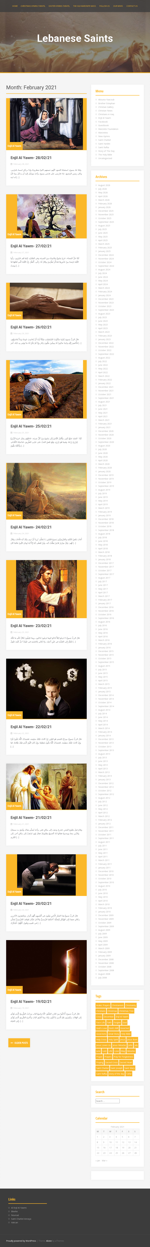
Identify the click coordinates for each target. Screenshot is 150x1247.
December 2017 (106, 563)
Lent (104, 1051)
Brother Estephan (106, 103)
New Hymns (104, 136)
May (123, 1051)
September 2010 (106, 882)
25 (117, 1153)
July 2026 (102, 188)
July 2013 (102, 757)
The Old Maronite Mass (84, 6)
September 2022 (106, 354)
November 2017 (106, 566)
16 (104, 1147)
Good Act (124, 1028)
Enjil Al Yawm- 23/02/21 (31, 626)
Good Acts (101, 1033)
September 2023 (106, 310)
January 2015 (104, 691)
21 (135, 1147)
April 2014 (103, 724)
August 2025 (104, 225)
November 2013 (106, 742)
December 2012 (106, 783)
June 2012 (103, 805)
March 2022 (104, 376)
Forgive (117, 1022)
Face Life (100, 1022)
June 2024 (103, 277)
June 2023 (103, 321)
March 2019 (104, 508)
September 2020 (106, 442)
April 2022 (103, 372)
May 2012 (103, 809)
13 (129, 1142)
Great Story (113, 1033)
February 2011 (105, 864)
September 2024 (106, 266)
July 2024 (102, 273)
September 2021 (106, 398)
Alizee (49, 1240)
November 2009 (106, 919)
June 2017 (103, 585)
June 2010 (103, 893)
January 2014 (104, 735)
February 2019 (105, 511)
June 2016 (103, 629)
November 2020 (106, 434)
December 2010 (106, 871)
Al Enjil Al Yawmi (19, 1207)
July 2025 (102, 229)
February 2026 (105, 203)
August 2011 (104, 842)
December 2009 (106, 915)
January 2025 (104, 251)
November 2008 (106, 963)
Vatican (14, 1222)
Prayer (99, 1056)
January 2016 (104, 647)
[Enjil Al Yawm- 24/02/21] (46, 491)
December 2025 (106, 210)
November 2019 (106, 478)
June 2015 (103, 673)
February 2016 (105, 643)
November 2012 (106, 787)
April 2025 (103, 240)
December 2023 (106, 299)
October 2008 (104, 966)
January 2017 (104, 603)
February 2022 (105, 379)
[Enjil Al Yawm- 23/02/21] (46, 589)
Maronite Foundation (108, 129)
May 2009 (103, 941)
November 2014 (106, 698)
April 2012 (103, 812)
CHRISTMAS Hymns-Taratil (33, 6)
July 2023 (102, 317)
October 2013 (104, 746)
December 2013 (106, 739)
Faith (109, 1022)
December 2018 (106, 519)
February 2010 (105, 908)
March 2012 (104, 816)
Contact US (132, 6)
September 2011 (106, 838)
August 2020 (104, 445)
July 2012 (102, 801)
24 (110, 1153)
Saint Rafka (103, 147)
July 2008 (102, 977)
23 (104, 1153)
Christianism (117, 1005)
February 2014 (105, 731)
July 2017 (102, 581)
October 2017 (104, 570)
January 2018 (104, 559)
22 (98, 1153)
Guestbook (103, 125)
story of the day (116, 1073)
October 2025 (104, 218)
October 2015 (104, 658)
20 (129, 1147)
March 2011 (104, 860)
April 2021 (103, 416)
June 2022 (103, 365)
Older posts (21, 1043)
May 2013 (103, 765)
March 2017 (104, 596)
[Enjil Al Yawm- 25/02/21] (46, 389)
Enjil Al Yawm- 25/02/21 (31, 426)
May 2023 (103, 324)
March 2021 (104, 420)
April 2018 (103, 548)
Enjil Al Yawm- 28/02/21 (31, 158)
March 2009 (104, 948)
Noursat (15, 1215)
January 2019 (104, 515)
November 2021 (106, 390)
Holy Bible (126, 1033)
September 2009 (106, 926)
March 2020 (104, 464)
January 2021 (104, 427)
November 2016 (106, 610)
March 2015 (104, 684)
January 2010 (104, 911)
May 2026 (103, 192)
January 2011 (104, 867)
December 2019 (106, 475)
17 (110, 1147)
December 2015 (106, 651)
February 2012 (105, 819)
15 (98, 1147)
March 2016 (104, 640)
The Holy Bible (105, 154)
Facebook (103, 121)
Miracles (131, 1051)
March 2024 (104, 288)
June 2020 (103, 453)
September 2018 (106, 530)
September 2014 (106, 706)
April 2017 (103, 592)
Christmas (112, 1011)
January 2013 (104, 779)
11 (117, 1142)
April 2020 (103, 460)
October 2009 (104, 922)
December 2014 (106, 695)
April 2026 (103, 196)
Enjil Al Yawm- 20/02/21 (31, 903)
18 (117, 1147)
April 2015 (103, 680)
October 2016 (104, 614)
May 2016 (103, 632)
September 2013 (106, 750)
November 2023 (106, 302)
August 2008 (104, 974)
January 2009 (104, 955)
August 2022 (104, 357)
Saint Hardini (104, 143)
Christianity (131, 1005)
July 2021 (102, 405)
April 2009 (103, 944)
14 (135, 1142)
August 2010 (104, 886)
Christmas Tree (126, 1011)
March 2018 (104, 552)
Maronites (103, 132)
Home (15, 6)
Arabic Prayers (103, 1005)
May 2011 (103, 853)
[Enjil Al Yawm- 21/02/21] (46, 787)
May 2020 (103, 456)
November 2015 (106, 654)
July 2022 (102, 361)
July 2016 (102, 625)
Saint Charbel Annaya (21, 1218)
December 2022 (106, 343)
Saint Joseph (116, 1068)
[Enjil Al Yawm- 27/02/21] (46, 216)
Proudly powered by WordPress (21, 1240)
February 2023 (105, 335)
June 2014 (103, 717)
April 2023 (103, 328)
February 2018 (105, 555)
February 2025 (105, 247)
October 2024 (104, 262)
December (109, 1016)
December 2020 (106, 431)
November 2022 (106, 346)
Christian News (105, 110)
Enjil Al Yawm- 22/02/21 (31, 727)
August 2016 (104, 621)
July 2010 (102, 889)
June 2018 (103, 541)
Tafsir (129, 1073)
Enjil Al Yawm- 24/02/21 (31, 527)
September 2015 (106, 662)
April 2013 (103, 768)
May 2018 (103, 544)
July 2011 (102, 845)
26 (123, 1153)
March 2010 (104, 904)
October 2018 (104, 526)
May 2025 (103, 236)
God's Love (101, 1028)
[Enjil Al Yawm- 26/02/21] (46, 301)
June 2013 (103, 761)
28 (135, 1153)
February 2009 (105, 952)
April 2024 (103, 284)
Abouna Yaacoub (106, 99)
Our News (118, 6)
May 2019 (103, 500)
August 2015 (104, 666)
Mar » (104, 1160)
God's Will (113, 1028)
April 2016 (103, 636)
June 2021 (103, 409)
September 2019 (106, 486)
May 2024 (103, 280)
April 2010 (103, 900)
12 (123, 1142)
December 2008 (106, 959)
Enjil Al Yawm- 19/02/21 (31, 1001)
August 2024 (104, 269)
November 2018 (106, 522)
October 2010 (104, 878)
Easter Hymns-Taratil (59, 6)
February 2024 (105, 291)
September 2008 (106, 970)
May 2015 (103, 676)
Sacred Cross (111, 1062)
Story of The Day (106, 151)
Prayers (108, 1056)
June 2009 (103, 937)
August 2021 (104, 401)
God (125, 1022)
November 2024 (106, 258)
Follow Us (104, 6)
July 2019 (102, 493)
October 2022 (104, 350)
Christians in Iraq (106, 114)
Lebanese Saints (75, 38)
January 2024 (104, 295)
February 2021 (105, 423)
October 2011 (104, 834)
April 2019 (103, 504)
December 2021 (106, 387)
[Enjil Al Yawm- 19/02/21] (46, 967)
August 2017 (104, 577)
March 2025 (104, 244)
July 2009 (102, 933)
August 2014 (104, 709)
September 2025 (106, 222)
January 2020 (104, 471)
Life (110, 1051)
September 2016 (106, 618)
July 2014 (102, 713)
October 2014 (104, 702)
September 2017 (106, 574)
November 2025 (106, 214)
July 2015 (102, 669)
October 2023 (104, 306)
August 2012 (104, 797)
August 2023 (104, 313)
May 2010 (103, 897)
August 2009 (104, 930)
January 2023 (104, 339)
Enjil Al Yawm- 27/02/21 (31, 246)
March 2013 (104, 772)
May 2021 (103, 412)
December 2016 (106, 607)
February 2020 (105, 467)
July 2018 (102, 537)
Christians (100, 1011)
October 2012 (104, 790)
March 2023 (104, 332)
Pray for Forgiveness (123, 1056)
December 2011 (106, 827)
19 (123, 1147)
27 (129, 1153)
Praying (99, 1062)
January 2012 (104, 823)
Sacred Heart (126, 1062)
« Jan (98, 1160)
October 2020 (104, 438)
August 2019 (104, 489)
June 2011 (103, 849)
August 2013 (104, 753)
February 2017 (105, 599)
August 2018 (104, 533)
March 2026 (104, 200)
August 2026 (104, 185)
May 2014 (103, 720)
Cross (99, 1016)
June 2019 (103, 497)
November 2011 (106, 831)
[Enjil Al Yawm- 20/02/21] (46, 875)
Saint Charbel (104, 140)
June (98, 1051)
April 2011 (103, 856)
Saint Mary (130, 1068)
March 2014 (104, 728)
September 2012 (106, 794)
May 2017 (103, 588)
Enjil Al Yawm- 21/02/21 (31, 817)
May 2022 (103, 368)
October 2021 (104, 394)
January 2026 (104, 207)
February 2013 (105, 775)
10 (110, 1142)
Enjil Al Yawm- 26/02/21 (31, 327)
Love (116, 1051)
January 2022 (104, 383)
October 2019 (104, 482)
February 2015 (105, 687)
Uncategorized (105, 158)
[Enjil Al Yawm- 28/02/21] (46, 124)
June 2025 (103, 232)
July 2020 (102, 449)
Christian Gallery (106, 107)
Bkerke (14, 1211)
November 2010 (106, 875)
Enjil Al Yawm (14, 146)
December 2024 (106, 255)
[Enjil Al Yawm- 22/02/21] (46, 689)
